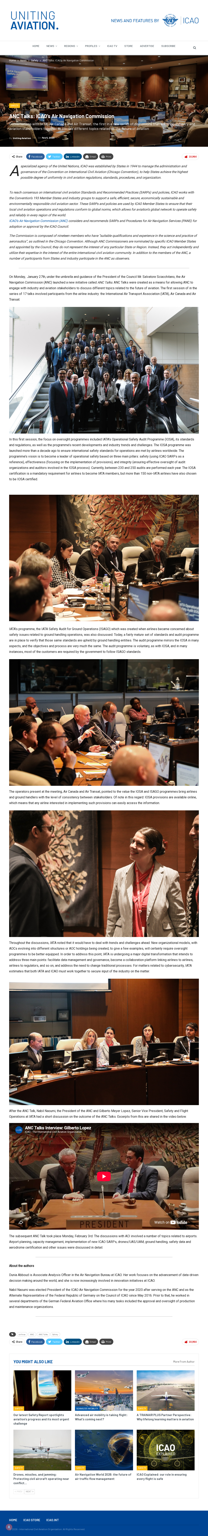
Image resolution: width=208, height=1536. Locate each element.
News (50, 46)
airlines (22, 1334)
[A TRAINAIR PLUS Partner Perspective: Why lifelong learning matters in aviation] (166, 1390)
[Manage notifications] (9, 1527)
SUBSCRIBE (168, 46)
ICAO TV (112, 46)
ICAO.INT (52, 1520)
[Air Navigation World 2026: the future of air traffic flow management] (104, 1450)
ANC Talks (43, 1334)
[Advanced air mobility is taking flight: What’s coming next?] (104, 1390)
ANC (32, 1334)
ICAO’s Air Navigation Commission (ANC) (38, 221)
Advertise (147, 46)
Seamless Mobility (87, 1408)
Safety (14, 105)
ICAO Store (31, 1520)
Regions (69, 46)
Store (128, 46)
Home (35, 46)
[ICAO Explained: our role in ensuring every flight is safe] (166, 1450)
